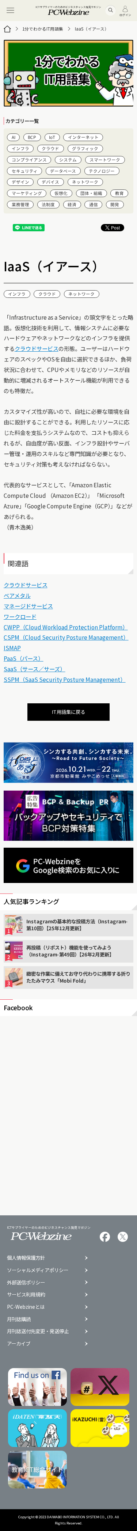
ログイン (125, 14)
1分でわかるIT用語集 (42, 29)
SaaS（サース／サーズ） (34, 669)
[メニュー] (10, 10)
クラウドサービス (36, 348)
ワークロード (20, 616)
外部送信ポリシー (26, 1282)
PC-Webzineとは (26, 1306)
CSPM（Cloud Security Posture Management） (66, 637)
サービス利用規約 (26, 1294)
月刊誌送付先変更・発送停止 (38, 1331)
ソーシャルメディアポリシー (37, 1270)
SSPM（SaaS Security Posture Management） (65, 679)
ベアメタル (17, 595)
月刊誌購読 (19, 1319)
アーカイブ (18, 1343)
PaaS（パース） (23, 658)
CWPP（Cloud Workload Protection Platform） (66, 627)
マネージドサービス (28, 606)
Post (115, 227)
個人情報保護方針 (26, 1257)
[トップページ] (7, 29)
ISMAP (12, 648)
